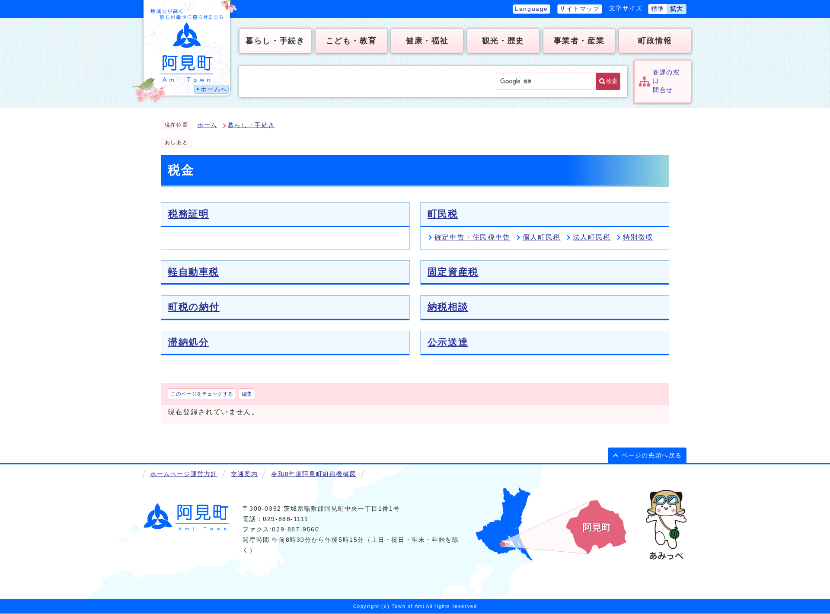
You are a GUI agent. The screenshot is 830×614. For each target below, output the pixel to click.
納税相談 (448, 306)
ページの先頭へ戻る (652, 455)
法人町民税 (592, 237)
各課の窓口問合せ (666, 81)
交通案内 (244, 474)
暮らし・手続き (251, 125)
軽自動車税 (193, 271)
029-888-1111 (285, 519)
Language (531, 9)
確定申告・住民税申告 (472, 237)
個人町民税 (542, 237)
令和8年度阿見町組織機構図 (313, 474)
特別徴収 (638, 237)
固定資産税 (453, 271)
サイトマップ (579, 9)
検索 (611, 81)
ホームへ (214, 89)
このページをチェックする (202, 394)
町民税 (443, 213)
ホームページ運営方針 (183, 474)
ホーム (207, 125)
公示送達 (448, 342)
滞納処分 (188, 342)
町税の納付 (194, 306)
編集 (247, 394)
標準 (657, 9)
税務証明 (188, 213)
